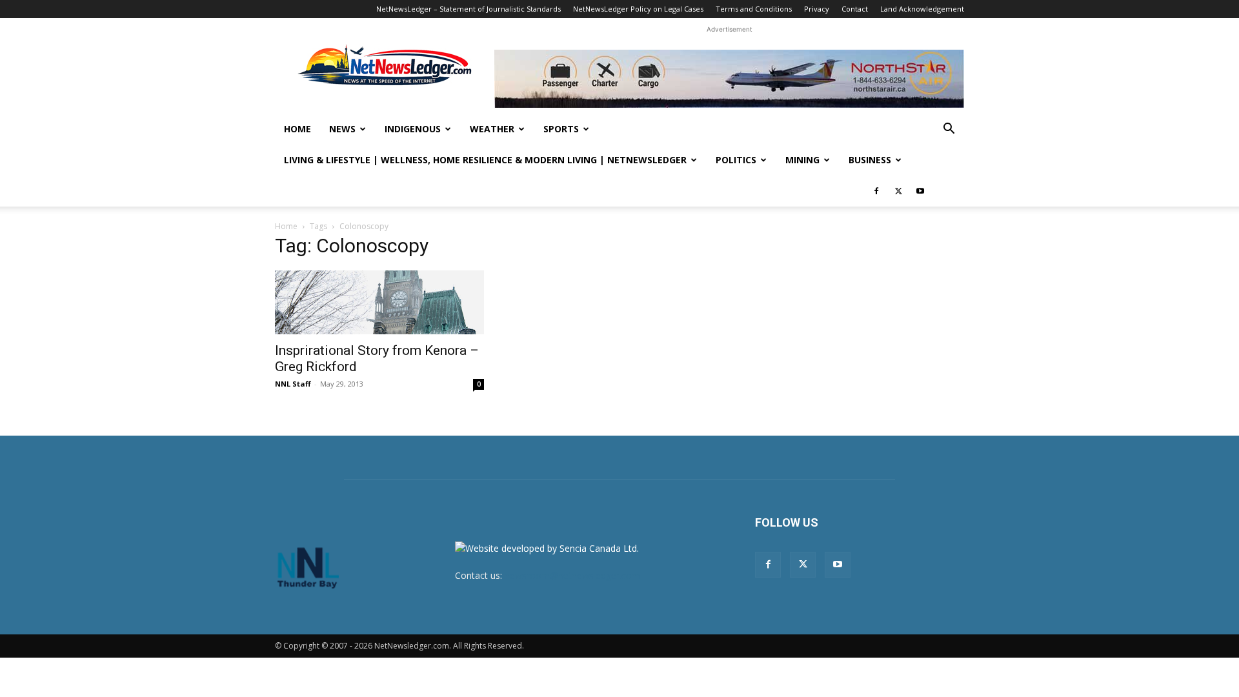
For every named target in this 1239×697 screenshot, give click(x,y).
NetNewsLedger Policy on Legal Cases (638, 9)
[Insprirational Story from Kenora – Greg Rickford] (379, 302)
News (342, 129)
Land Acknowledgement (922, 9)
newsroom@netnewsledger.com (572, 575)
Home (297, 129)
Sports (561, 129)
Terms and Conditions (754, 9)
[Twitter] (898, 191)
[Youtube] (920, 191)
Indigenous (413, 129)
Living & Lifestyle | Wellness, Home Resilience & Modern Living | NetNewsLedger (485, 160)
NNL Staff (293, 384)
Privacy (816, 9)
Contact (854, 9)
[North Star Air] (729, 79)
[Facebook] (876, 191)
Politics (736, 160)
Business (870, 160)
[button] (948, 130)
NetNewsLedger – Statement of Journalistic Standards (468, 9)
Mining (802, 160)
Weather (492, 129)
